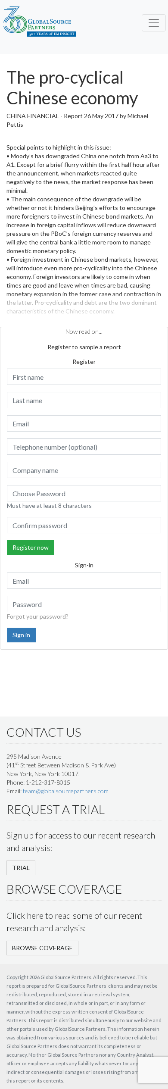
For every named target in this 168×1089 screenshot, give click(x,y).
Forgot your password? (37, 616)
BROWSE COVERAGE (42, 947)
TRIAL (21, 867)
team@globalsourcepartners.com (66, 791)
